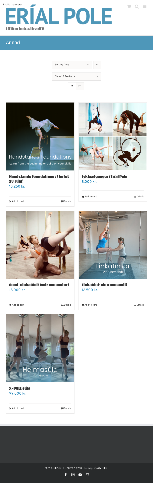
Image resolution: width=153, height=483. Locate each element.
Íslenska (17, 4)
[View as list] (80, 86)
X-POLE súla (19, 388)
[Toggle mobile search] (137, 6)
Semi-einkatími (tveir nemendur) (39, 285)
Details (67, 201)
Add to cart (18, 201)
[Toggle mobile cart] (129, 6)
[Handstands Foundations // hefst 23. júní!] (40, 136)
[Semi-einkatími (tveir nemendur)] (40, 245)
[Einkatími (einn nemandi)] (113, 245)
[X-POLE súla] (40, 348)
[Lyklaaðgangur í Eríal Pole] (113, 136)
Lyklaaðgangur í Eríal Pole (104, 176)
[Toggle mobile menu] (145, 6)
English (7, 4)
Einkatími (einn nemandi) (104, 285)
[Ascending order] (97, 65)
